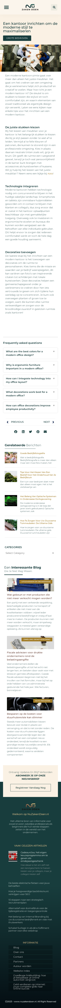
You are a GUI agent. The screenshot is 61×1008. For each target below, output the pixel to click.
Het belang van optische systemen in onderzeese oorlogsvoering (38, 497)
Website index (21, 970)
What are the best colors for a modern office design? (30, 353)
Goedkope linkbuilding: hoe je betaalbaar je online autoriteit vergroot (29, 977)
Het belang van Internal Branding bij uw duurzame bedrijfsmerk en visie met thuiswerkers (30, 919)
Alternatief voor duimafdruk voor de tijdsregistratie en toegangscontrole (27, 909)
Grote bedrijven (17, 38)
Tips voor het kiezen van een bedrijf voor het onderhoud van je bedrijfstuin (38, 475)
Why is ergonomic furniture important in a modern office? (30, 366)
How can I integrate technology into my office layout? (30, 380)
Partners (18, 961)
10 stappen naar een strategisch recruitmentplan (25, 901)
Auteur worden (22, 966)
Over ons (18, 952)
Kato (50, 173)
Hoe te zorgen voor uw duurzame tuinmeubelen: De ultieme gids (38, 522)
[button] (6, 7)
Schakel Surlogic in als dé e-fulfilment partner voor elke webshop (28, 929)
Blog (16, 947)
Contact (18, 956)
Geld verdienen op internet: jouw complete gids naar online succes (29, 986)
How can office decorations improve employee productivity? (30, 407)
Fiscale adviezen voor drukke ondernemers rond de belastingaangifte (25, 656)
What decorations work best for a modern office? (30, 393)
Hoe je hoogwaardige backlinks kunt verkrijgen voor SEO (28, 892)
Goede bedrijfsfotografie (32, 453)
